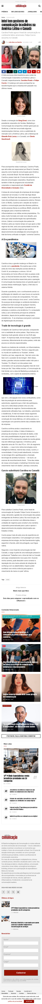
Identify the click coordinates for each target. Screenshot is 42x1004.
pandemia (15, 266)
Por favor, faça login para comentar (21, 736)
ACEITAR (29, 1001)
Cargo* (6, 962)
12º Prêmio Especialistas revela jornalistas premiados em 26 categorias (16, 778)
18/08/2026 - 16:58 (8, 639)
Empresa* (7, 954)
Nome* (6, 939)
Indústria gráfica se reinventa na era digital (23, 816)
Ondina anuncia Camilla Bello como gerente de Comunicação (20, 695)
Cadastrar (21, 973)
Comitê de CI (28, 991)
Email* (6, 947)
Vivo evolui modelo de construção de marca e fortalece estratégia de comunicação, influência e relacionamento (20, 664)
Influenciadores (17, 12)
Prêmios (5, 12)
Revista (19, 991)
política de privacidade (15, 1001)
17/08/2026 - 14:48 (8, 669)
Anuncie (13, 993)
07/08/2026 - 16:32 (8, 699)
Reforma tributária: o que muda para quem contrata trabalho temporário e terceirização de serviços (25, 925)
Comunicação (10, 17)
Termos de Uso (31, 993)
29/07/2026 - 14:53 (8, 729)
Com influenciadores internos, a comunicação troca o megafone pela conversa (17, 634)
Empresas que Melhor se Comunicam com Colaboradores (17, 617)
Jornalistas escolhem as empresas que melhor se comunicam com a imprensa (22, 791)
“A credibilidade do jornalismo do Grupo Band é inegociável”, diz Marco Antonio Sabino (20, 725)
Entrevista (7, 705)
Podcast (10, 991)
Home (3, 17)
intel (7, 579)
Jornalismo (32, 12)
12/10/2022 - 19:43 (27, 42)
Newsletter (5, 993)
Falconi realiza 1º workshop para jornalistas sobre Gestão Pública (23, 808)
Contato (21, 993)
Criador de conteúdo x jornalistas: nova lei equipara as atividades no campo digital (23, 800)
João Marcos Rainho (15, 42)
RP (4, 646)
